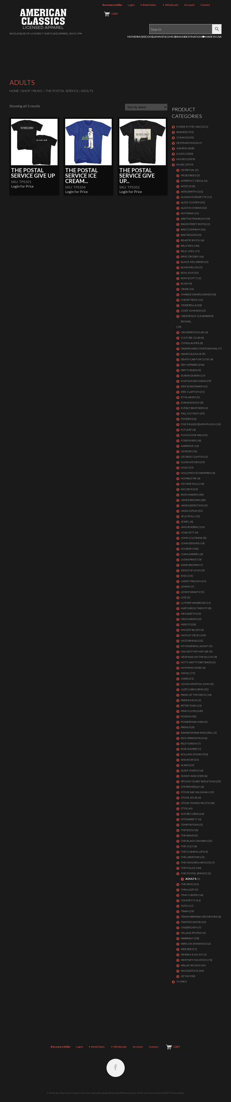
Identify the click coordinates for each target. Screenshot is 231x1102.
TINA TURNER (189, 895)
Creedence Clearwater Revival (197, 318)
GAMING (157, 36)
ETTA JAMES (188, 397)
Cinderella (188, 305)
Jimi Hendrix (189, 527)
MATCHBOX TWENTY (194, 608)
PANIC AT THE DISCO (193, 694)
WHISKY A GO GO (192, 954)
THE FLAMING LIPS (192, 851)
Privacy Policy (177, 1093)
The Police (188, 868)
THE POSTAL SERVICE (62, 91)
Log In (131, 5)
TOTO (184, 905)
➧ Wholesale (170, 5)
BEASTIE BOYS (190, 240)
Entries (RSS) (135, 1093)
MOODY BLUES (190, 629)
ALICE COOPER (190, 202)
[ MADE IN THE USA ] (188, 126)
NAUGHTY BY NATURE (195, 651)
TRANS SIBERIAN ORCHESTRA (199, 916)
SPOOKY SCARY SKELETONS (198, 781)
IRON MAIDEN (189, 494)
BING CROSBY (189, 256)
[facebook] (115, 1068)
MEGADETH (188, 613)
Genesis (186, 451)
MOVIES (132, 36)
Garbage (187, 446)
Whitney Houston (194, 960)
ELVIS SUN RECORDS (193, 381)
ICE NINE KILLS (190, 483)
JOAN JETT (187, 532)
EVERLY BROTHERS (192, 408)
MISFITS (186, 624)
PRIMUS (186, 727)
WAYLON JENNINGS (193, 943)
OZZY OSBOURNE (192, 689)
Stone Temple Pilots (195, 803)
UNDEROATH (189, 927)
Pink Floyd (188, 711)
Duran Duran (190, 375)
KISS (183, 575)
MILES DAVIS (188, 619)
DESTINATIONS (194, 36)
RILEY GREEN (189, 743)
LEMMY (185, 586)
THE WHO (187, 884)
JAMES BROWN (190, 500)
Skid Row (187, 759)
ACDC (184, 186)
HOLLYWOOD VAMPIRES (196, 473)
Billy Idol (187, 245)
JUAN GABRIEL (190, 554)
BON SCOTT (188, 278)
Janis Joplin (189, 510)
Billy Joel (187, 251)
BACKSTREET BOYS (193, 224)
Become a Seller (112, 5)
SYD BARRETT (189, 819)
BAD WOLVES (189, 234)
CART (114, 13)
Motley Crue (190, 635)
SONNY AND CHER (192, 776)
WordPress (121, 1093)
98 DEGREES (188, 175)
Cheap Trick (189, 299)
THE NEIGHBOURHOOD (196, 862)
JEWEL (185, 521)
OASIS (184, 678)
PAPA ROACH (189, 700)
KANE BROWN (190, 565)
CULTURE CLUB (190, 337)
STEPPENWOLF (190, 786)
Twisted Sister (191, 922)
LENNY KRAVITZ (191, 592)
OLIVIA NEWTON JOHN (195, 684)
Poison (186, 716)
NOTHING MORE (191, 667)
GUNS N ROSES (190, 462)
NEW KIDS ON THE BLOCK (197, 657)
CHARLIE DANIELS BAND (196, 294)
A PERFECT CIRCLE (192, 180)
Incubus (187, 489)
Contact (205, 5)
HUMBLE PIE (188, 478)
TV (164, 36)
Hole (184, 467)
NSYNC (185, 673)
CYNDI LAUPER (190, 343)
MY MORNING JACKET (195, 646)
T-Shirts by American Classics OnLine (68, 1093)
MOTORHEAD (189, 640)
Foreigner (188, 440)
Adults (190, 878)
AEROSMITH (188, 191)
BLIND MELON (190, 267)
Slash (185, 765)
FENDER (186, 418)
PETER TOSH (188, 705)
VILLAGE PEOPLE (191, 932)
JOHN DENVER (190, 543)
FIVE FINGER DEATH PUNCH (198, 424)
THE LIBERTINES (191, 857)
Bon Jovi (187, 272)
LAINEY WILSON (191, 581)
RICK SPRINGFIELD (192, 738)
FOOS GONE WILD (192, 435)
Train (185, 911)
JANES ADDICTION (192, 505)
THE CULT (187, 846)
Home (14, 91)
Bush (184, 283)
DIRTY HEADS (189, 370)
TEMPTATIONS (190, 824)
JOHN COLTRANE (192, 538)
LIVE (183, 597)
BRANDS (180, 36)
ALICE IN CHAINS (191, 207)
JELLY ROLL (188, 516)
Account (189, 5)
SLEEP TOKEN (189, 770)
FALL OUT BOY (190, 413)
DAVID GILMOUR (191, 354)
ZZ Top (185, 976)
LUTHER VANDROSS (193, 602)
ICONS (149, 36)
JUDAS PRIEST (189, 559)
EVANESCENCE (190, 402)
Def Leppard (189, 364)
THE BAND (187, 835)
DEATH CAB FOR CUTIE (195, 359)
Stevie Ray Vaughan (194, 792)
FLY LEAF (186, 429)
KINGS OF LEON (191, 570)
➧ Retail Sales (148, 5)
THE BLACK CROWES (194, 841)
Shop (25, 91)
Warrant (187, 938)
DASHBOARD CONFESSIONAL (199, 348)
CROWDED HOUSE (192, 332)
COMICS (170, 36)
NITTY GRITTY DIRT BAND (196, 662)
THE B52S (187, 830)
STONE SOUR (189, 797)
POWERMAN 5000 (192, 721)
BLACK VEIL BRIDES (193, 262)
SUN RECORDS (190, 813)
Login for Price (22, 186)
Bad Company (190, 229)
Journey (187, 548)
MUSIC (141, 36)
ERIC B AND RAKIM (192, 386)
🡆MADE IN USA (212, 36)
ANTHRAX (187, 213)
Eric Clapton (190, 391)
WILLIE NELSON (190, 965)
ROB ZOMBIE (189, 749)
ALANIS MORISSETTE (193, 197)
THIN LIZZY (187, 889)
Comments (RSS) (158, 1093)
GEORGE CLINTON (192, 456)
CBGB (184, 289)
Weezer (186, 949)
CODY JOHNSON (191, 310)
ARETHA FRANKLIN (193, 218)
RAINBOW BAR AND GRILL (197, 732)
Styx (184, 808)
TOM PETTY (188, 900)
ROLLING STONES (192, 754)
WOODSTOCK (190, 970)
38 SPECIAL (188, 170)
